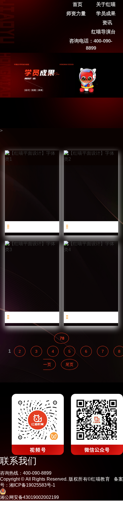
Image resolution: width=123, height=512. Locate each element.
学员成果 (106, 13)
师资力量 (76, 13)
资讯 (107, 22)
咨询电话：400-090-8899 (90, 44)
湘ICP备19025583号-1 (32, 485)
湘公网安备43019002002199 (29, 497)
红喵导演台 (103, 32)
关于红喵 (106, 4)
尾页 (70, 364)
